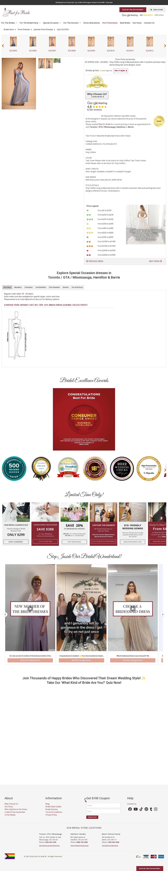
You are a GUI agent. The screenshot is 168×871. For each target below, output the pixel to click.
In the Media (10, 794)
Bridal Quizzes (51, 788)
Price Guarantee (54, 287)
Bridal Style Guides (53, 786)
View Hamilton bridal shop (80, 825)
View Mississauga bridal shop (49, 825)
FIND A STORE (157, 10)
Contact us (131, 783)
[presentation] (3, 45)
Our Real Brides (41, 287)
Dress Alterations (91, 22)
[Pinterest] (146, 789)
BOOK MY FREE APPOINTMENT (132, 10)
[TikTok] (141, 789)
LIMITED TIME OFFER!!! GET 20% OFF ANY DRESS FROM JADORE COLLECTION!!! (46, 304)
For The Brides (8, 22)
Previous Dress (95, 261)
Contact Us (149, 22)
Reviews (66, 287)
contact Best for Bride (101, 124)
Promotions (29, 287)
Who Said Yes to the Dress (16, 788)
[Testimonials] (144, 15)
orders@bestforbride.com (31, 299)
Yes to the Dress (77, 287)
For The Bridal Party (29, 22)
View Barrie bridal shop (110, 825)
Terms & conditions (53, 791)
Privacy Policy (51, 794)
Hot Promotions (110, 22)
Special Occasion (51, 22)
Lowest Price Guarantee (15, 791)
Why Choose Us (11, 783)
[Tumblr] (151, 789)
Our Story (137, 22)
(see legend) (107, 70)
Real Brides (125, 22)
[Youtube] (136, 789)
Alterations (18, 287)
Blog (47, 783)
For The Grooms (71, 22)
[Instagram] (155, 789)
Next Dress (154, 261)
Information (7, 287)
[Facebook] (130, 789)
